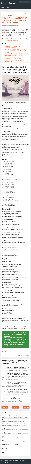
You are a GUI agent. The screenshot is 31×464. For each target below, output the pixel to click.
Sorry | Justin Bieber (6, 428)
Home (2, 7)
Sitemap (8, 7)
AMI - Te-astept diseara (7, 436)
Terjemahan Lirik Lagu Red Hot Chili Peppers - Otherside (15, 415)
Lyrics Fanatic (9, 3)
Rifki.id (14, 460)
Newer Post (4, 407)
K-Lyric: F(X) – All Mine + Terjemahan (16, 367)
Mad (3, 440)
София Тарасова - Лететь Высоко (10, 444)
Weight (4, 432)
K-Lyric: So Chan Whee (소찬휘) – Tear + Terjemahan (14, 424)
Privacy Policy (18, 460)
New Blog (4, 448)
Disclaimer (24, 460)
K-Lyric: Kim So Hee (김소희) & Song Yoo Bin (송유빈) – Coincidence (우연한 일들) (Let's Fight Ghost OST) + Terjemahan (16, 51)
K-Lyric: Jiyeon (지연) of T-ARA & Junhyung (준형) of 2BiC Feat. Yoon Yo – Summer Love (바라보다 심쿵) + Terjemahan (17, 375)
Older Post (26, 407)
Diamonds (4, 419)
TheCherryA (16, 25)
